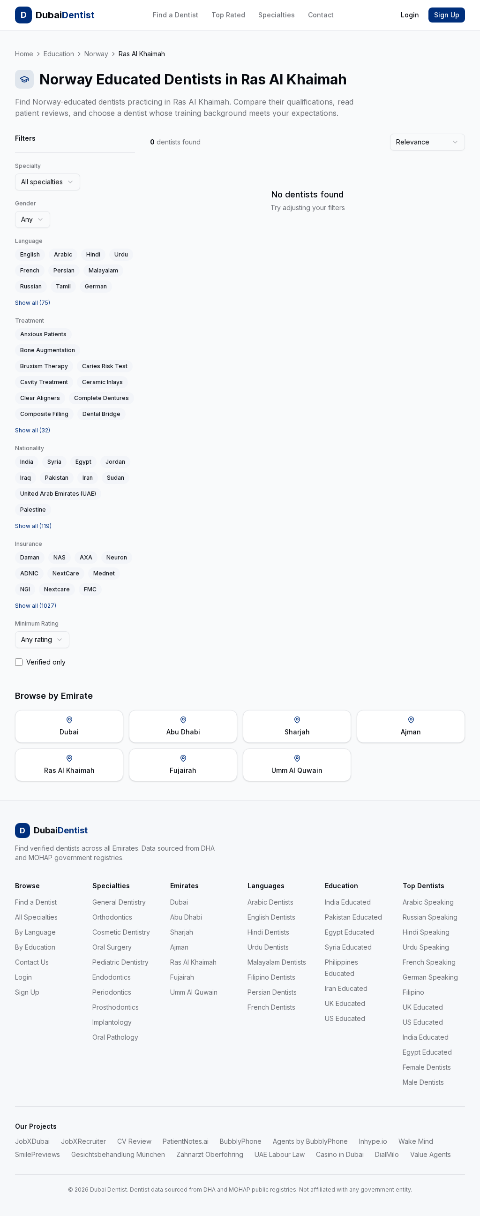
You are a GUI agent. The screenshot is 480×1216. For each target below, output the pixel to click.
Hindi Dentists (268, 932)
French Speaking (429, 962)
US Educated (345, 1018)
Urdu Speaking (426, 947)
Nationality (29, 448)
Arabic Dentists (270, 902)
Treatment (29, 320)
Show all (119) (33, 525)
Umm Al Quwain (194, 992)
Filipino (413, 992)
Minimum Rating (37, 623)
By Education (35, 947)
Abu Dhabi (186, 917)
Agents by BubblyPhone (310, 1141)
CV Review (134, 1141)
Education (59, 54)
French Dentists (271, 1007)
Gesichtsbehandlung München (118, 1154)
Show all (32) (32, 430)
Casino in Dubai (340, 1154)
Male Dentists (423, 1082)
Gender (25, 203)
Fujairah (182, 977)
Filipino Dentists (271, 977)
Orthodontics (112, 917)
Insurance (28, 543)
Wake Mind (415, 1141)
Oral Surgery (112, 947)
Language (29, 240)
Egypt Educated (349, 932)
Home (24, 54)
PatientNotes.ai (186, 1141)
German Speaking (430, 977)
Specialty (28, 165)
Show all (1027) (35, 605)
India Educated (348, 902)
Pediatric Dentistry (120, 962)
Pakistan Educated (353, 917)
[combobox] (47, 182)
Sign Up (446, 15)
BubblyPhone (241, 1141)
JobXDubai (32, 1141)
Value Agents (430, 1154)
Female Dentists (427, 1067)
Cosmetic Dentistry (121, 932)
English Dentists (271, 917)
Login (410, 15)
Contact (321, 15)
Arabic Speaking (428, 902)
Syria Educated (348, 947)
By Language (35, 932)
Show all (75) (32, 302)
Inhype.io (373, 1141)
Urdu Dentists (268, 947)
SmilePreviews (37, 1154)
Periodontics (111, 992)
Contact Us (32, 962)
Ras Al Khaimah (193, 962)
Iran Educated (346, 988)
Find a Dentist (175, 15)
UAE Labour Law (280, 1154)
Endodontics (111, 977)
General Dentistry (119, 902)
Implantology (112, 1022)
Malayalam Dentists (277, 962)
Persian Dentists (272, 992)
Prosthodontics (115, 1007)
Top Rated (228, 15)
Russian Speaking (430, 917)
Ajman (179, 947)
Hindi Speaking (426, 932)
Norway (96, 54)
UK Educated (345, 1003)
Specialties (276, 15)
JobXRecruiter (83, 1141)
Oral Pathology (115, 1037)
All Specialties (36, 917)
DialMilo (387, 1154)
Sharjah (181, 932)
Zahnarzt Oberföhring (209, 1154)
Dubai (179, 902)
